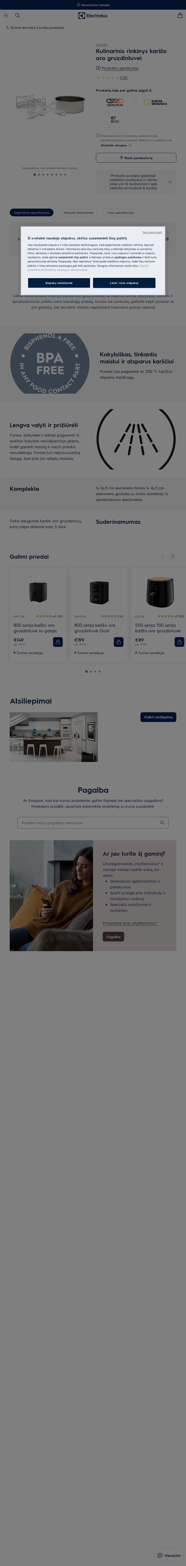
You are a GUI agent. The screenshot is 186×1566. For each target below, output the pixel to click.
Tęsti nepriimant (152, 232)
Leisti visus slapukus (124, 282)
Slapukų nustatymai (59, 282)
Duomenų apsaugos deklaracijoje (66, 269)
